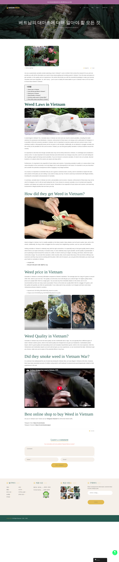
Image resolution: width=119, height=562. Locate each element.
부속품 (8, 496)
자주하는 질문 (21, 492)
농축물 (8, 494)
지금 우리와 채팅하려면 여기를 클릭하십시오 (58, 2)
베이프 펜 (8, 492)
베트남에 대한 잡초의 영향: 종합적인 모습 (37, 264)
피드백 (20, 489)
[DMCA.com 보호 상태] (46, 494)
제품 (7, 487)
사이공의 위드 (30, 262)
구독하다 (96, 502)
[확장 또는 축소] (47, 87)
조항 (19, 487)
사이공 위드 (9, 518)
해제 (71, 2)
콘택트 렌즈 (21, 494)
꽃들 (7, 489)
